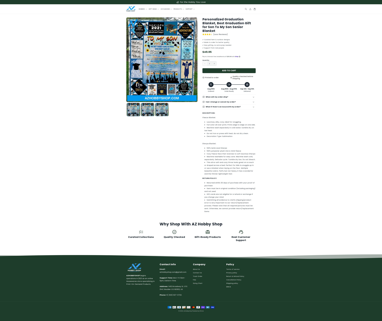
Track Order (197, 276)
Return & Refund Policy (235, 276)
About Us (196, 269)
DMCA (228, 287)
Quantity (205, 60)
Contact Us (197, 273)
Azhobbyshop (188, 311)
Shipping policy (232, 283)
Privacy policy (231, 273)
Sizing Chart (197, 283)
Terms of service (233, 269)
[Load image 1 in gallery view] (133, 109)
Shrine (202, 311)
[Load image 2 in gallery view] (147, 109)
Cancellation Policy (233, 280)
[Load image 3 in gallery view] (162, 109)
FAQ (194, 280)
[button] (143, 9)
